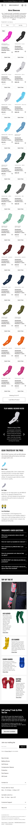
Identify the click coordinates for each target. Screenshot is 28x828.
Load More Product (14, 399)
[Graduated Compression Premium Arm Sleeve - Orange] (7, 341)
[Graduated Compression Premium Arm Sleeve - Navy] (7, 280)
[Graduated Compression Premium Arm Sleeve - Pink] (7, 371)
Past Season (5, 773)
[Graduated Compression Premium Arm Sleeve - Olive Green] (7, 310)
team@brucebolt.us (6, 795)
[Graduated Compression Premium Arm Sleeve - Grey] (21, 189)
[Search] (5, 5)
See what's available (9, 731)
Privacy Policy (8, 751)
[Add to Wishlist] (12, 52)
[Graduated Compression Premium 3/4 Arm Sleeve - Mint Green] (21, 219)
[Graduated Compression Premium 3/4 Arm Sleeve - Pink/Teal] (7, 127)
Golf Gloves (4, 764)
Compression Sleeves (7, 767)
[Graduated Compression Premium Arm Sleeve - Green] (21, 158)
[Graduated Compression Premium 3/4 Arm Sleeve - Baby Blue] (7, 158)
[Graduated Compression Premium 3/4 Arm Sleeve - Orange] (21, 341)
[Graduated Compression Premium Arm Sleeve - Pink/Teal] (21, 97)
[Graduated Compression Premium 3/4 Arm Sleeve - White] (7, 97)
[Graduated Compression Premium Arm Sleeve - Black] (21, 36)
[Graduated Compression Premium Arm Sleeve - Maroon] (7, 250)
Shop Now (5, 632)
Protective (4, 770)
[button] (22, 5)
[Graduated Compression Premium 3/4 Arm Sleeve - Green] (7, 189)
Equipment (4, 22)
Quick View (7, 57)
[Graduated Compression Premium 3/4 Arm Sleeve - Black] (7, 67)
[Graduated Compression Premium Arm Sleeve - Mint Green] (7, 219)
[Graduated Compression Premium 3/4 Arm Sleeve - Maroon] (21, 250)
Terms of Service (4, 822)
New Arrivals (5, 758)
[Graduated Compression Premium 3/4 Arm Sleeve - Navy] (21, 280)
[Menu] (2, 5)
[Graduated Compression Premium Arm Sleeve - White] (21, 67)
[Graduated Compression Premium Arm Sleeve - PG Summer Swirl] (7, 36)
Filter (7, 25)
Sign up (23, 746)
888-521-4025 (10, 787)
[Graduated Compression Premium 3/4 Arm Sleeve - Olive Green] (21, 310)
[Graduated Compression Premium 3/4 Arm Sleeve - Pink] (21, 371)
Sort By (20, 25)
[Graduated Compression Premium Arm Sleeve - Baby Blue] (21, 127)
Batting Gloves (5, 761)
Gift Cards (4, 776)
